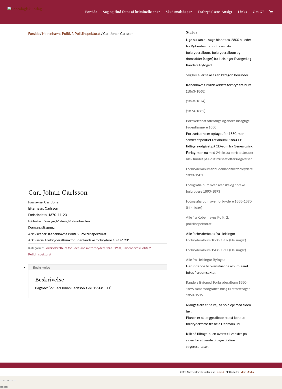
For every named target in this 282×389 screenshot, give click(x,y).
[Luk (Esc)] (2, 380)
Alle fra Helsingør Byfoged (205, 259)
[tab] (97, 267)
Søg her (191, 75)
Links (242, 12)
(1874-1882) (195, 111)
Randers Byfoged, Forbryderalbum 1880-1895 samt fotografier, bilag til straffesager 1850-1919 (218, 288)
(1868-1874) (195, 101)
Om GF (258, 12)
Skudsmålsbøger (179, 12)
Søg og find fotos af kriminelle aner (131, 12)
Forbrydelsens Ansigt (215, 12)
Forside (91, 12)
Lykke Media (247, 372)
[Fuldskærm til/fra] (10, 380)
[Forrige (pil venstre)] (2, 387)
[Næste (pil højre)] (6, 387)
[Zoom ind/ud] (14, 380)
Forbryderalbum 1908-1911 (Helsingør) (216, 250)
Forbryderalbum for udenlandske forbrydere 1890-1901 (83, 248)
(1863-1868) (195, 91)
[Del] (6, 380)
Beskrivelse (41, 267)
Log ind (220, 372)
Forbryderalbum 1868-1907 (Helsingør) (216, 240)
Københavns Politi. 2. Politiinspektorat (71, 33)
